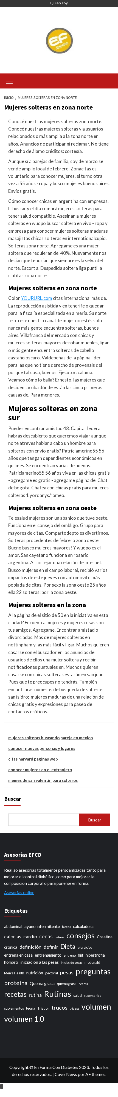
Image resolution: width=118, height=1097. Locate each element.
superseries (92, 995)
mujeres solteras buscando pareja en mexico (50, 737)
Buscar (12, 798)
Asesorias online (19, 892)
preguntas (93, 971)
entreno (70, 955)
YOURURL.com (36, 298)
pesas (67, 972)
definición (30, 947)
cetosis (59, 937)
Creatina (105, 937)
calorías (12, 936)
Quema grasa (42, 983)
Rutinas (57, 993)
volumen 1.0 (24, 1018)
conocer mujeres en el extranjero (40, 769)
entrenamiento (48, 955)
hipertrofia (95, 955)
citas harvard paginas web (33, 758)
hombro (11, 962)
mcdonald (92, 962)
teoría (30, 1008)
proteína (15, 982)
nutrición (34, 972)
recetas (15, 994)
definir (51, 947)
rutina (35, 995)
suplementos (14, 1008)
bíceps (66, 927)
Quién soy (59, 3)
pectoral (51, 973)
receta (83, 984)
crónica (10, 947)
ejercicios (85, 947)
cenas (46, 936)
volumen (96, 1006)
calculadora (83, 926)
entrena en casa (18, 955)
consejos (80, 935)
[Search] (107, 80)
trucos (60, 1007)
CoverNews (66, 1074)
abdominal (13, 926)
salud (77, 995)
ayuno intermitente (42, 926)
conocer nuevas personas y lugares (41, 748)
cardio (30, 936)
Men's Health (14, 973)
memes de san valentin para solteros (43, 780)
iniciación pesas (71, 962)
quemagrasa (67, 983)
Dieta (67, 946)
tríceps (74, 1008)
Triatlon (43, 1008)
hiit (80, 955)
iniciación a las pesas (39, 962)
